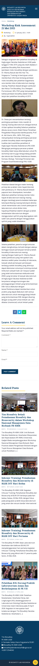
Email (4, 359)
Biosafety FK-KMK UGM (13, 645)
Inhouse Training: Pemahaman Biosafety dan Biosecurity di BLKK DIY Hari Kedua (18, 481)
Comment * (6, 335)
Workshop (10, 21)
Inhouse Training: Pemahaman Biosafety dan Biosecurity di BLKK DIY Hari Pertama (18, 533)
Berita (4, 429)
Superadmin (11, 36)
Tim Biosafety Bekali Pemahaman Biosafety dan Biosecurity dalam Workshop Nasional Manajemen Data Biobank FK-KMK (18, 420)
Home (4, 21)
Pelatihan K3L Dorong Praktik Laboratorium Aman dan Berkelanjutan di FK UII (18, 586)
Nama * (5, 350)
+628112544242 (8, 650)
